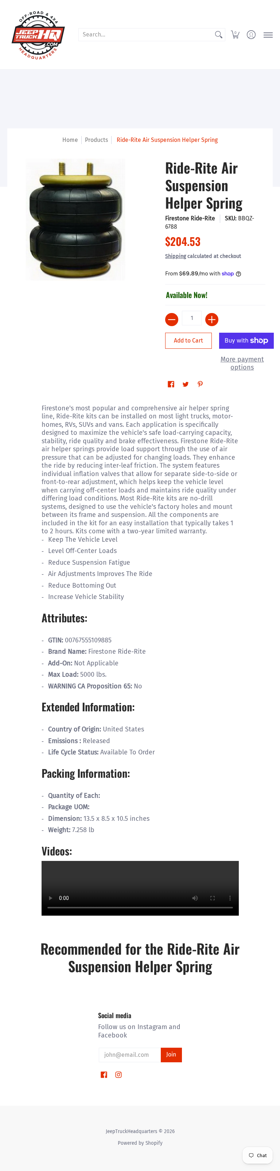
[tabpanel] (140, 659)
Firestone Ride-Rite (190, 218)
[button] (235, 34)
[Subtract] (171, 319)
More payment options (242, 363)
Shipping (175, 256)
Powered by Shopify (140, 1143)
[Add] (211, 319)
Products (96, 139)
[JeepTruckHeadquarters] (38, 34)
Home (70, 139)
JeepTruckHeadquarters (131, 1131)
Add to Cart (188, 340)
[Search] (219, 34)
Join (171, 1054)
